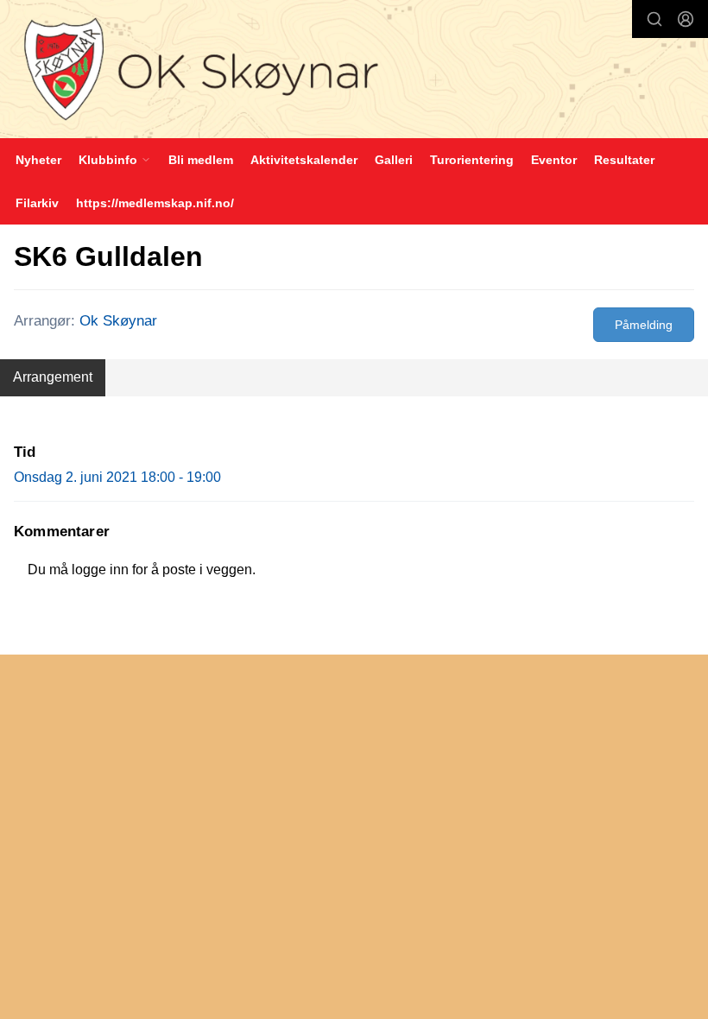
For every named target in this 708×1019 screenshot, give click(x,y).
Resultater (624, 160)
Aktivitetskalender (303, 160)
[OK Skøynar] (354, 71)
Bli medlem (200, 160)
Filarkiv (37, 203)
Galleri (394, 160)
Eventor (554, 160)
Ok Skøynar (118, 321)
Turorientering (472, 160)
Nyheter (38, 160)
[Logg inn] (685, 19)
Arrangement (52, 377)
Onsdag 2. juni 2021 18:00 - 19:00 (117, 477)
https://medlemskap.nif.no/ (155, 203)
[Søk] (654, 19)
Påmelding (644, 325)
